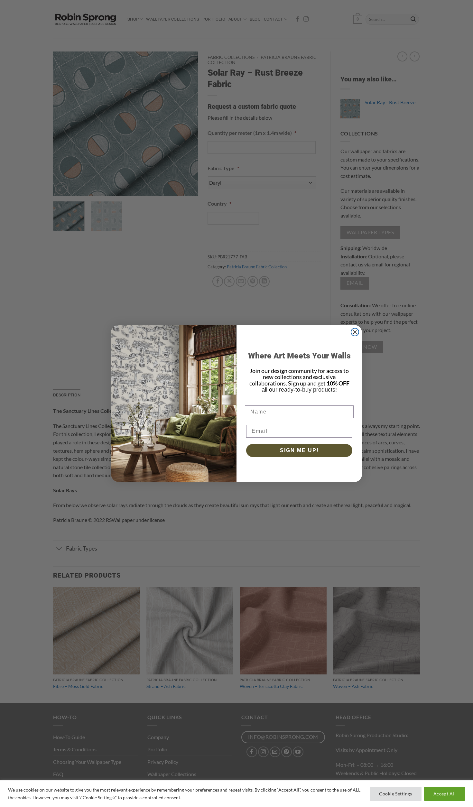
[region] (236, 793)
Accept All (444, 793)
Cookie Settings (395, 793)
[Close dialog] (355, 332)
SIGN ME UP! (299, 450)
